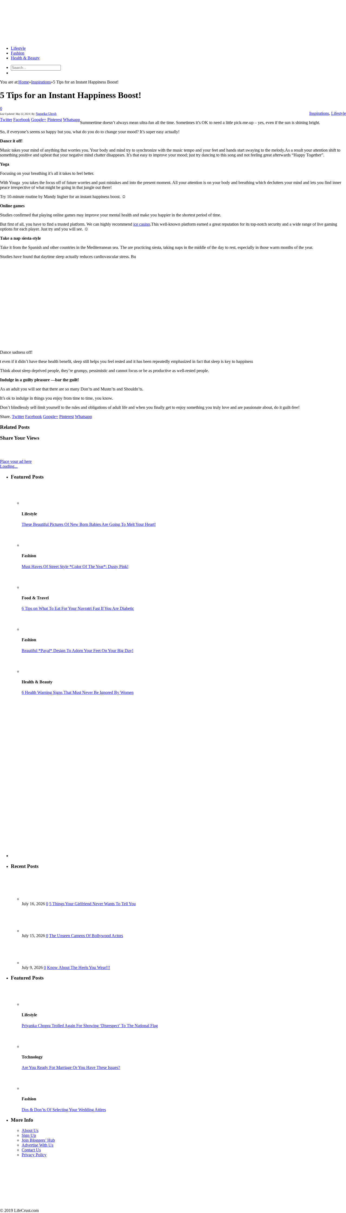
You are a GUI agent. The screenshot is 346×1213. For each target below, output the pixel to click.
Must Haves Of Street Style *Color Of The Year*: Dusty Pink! (75, 566)
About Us (30, 1130)
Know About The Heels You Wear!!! (78, 967)
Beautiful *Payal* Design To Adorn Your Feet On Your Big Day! (77, 650)
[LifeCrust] (40, 39)
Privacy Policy (34, 1154)
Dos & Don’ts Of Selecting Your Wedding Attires (64, 1109)
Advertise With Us (37, 1145)
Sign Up (29, 1135)
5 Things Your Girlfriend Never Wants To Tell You (92, 903)
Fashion (17, 53)
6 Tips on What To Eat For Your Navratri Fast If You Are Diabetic (78, 608)
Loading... (9, 466)
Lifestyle (18, 48)
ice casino (141, 224)
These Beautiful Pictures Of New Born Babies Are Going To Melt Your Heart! (89, 524)
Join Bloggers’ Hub (38, 1140)
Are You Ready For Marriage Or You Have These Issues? (71, 1067)
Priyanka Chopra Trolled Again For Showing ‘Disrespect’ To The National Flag (90, 1025)
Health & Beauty (25, 58)
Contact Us (31, 1150)
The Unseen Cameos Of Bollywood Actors (86, 935)
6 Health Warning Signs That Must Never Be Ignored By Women (78, 692)
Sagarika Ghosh (46, 114)
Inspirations (319, 113)
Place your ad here (16, 461)
